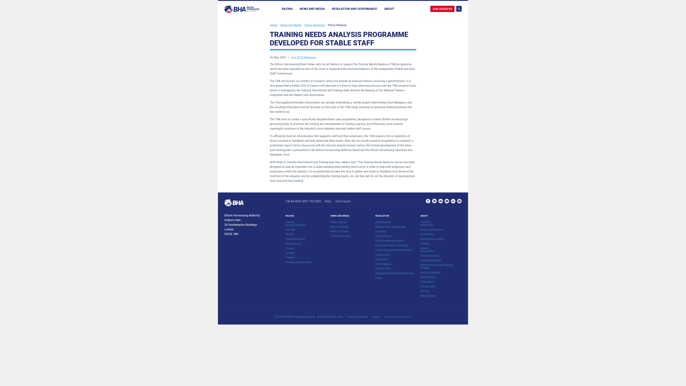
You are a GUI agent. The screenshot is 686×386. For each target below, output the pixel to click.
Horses (289, 248)
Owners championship (298, 262)
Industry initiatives (430, 272)
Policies (424, 291)
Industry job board (430, 260)
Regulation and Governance (354, 9)
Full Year (290, 229)
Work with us (427, 251)
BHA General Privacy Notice (330, 317)
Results (289, 234)
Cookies (376, 317)
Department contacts (432, 238)
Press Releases (314, 25)
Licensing (380, 231)
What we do (427, 225)
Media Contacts (339, 231)
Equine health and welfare (389, 240)
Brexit (378, 277)
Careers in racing (429, 255)
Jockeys (290, 252)
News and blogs (339, 226)
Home (273, 25)
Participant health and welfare (391, 245)
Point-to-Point (383, 268)
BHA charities (428, 277)
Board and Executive (431, 229)
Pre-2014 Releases (303, 57)
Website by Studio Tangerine (397, 317)
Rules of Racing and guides (390, 226)
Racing (287, 9)
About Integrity (383, 236)
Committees (427, 234)
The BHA (425, 222)
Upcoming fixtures (295, 225)
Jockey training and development (393, 250)
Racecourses (293, 243)
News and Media (312, 9)
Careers (424, 248)
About (389, 9)
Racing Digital (428, 295)
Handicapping (383, 264)
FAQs (328, 201)
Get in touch (343, 201)
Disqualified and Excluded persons (394, 273)
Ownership (381, 259)
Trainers (290, 257)
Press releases (338, 222)
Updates (445, 9)
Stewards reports (295, 238)
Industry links (427, 286)
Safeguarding (383, 254)
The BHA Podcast (340, 236)
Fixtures (289, 222)
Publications (427, 281)
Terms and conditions (358, 317)
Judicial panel (383, 222)
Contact (424, 243)
